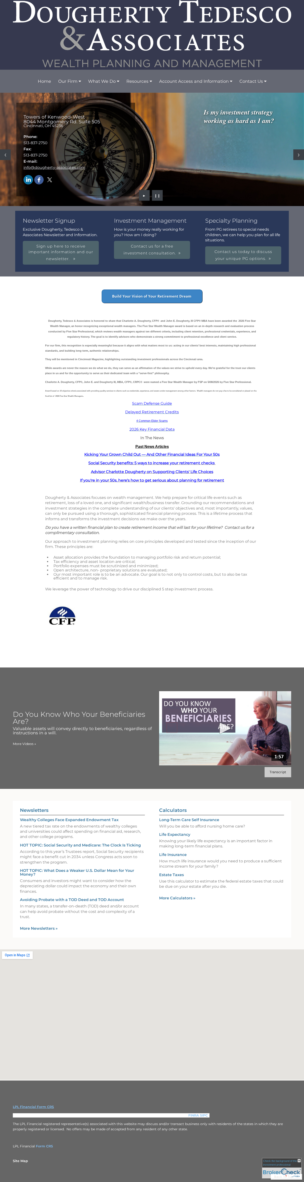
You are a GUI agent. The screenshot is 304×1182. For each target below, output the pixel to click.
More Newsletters (39, 928)
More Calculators (177, 898)
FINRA (193, 1115)
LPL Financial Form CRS (33, 1107)
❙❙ (157, 195)
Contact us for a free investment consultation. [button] (150, 249)
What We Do (102, 81)
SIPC (204, 1115)
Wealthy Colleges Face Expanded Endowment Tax (69, 820)
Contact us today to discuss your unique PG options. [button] (243, 255)
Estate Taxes (171, 875)
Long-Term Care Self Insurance (189, 820)
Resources (137, 81)
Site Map (20, 1161)
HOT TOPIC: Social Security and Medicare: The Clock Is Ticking (80, 845)
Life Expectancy (174, 834)
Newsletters (34, 810)
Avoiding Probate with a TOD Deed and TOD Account (72, 899)
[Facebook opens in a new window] (39, 180)
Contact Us (251, 81)
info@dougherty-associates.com (54, 167)
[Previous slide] (5, 154)
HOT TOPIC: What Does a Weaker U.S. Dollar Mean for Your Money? (77, 872)
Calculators (173, 810)
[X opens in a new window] (49, 180)
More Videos (24, 743)
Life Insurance (173, 854)
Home (44, 81)
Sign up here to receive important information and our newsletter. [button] (60, 252)
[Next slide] (298, 154)
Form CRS (44, 1146)
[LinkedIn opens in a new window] (28, 180)
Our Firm (67, 81)
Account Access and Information (194, 81)
